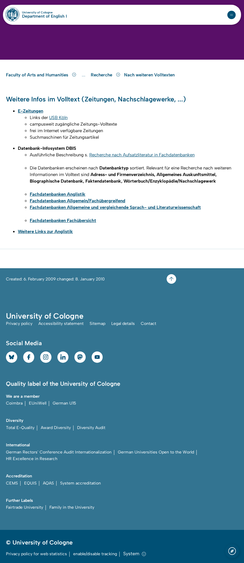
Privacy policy (19, 323)
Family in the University (71, 507)
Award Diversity (56, 427)
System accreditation (80, 483)
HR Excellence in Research (31, 458)
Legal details (123, 323)
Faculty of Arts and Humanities (37, 75)
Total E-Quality (20, 427)
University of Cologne (44, 12)
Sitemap (97, 323)
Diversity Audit (91, 427)
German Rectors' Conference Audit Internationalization (59, 452)
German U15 (64, 403)
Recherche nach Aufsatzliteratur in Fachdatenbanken (142, 155)
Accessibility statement (61, 323)
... (84, 75)
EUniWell (37, 403)
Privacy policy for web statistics (36, 553)
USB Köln (58, 117)
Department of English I (44, 16)
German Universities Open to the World (156, 452)
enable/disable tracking (95, 553)
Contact (148, 323)
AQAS (48, 483)
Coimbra (14, 403)
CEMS (12, 483)
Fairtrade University (24, 507)
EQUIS (30, 483)
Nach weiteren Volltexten (149, 75)
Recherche (102, 75)
